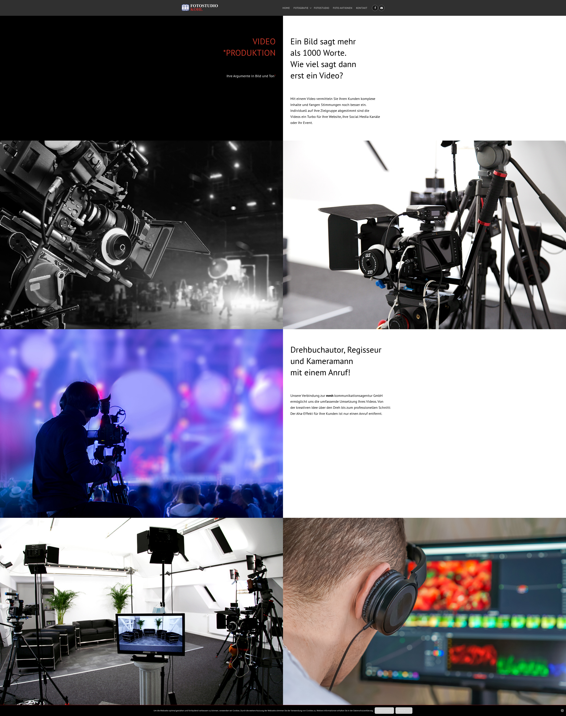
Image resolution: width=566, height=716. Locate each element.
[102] (424, 612)
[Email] (382, 8)
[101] (141, 423)
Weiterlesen (403, 710)
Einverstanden (384, 710)
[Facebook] (375, 8)
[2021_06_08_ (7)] (424, 235)
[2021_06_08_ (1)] (141, 612)
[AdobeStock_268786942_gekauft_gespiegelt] (141, 235)
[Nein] (562, 710)
